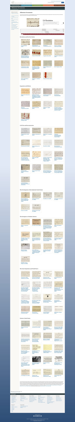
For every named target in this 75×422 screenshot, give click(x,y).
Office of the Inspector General (33, 399)
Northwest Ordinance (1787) (58, 56)
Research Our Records (15, 5)
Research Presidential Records (50, 401)
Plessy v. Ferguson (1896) (24, 226)
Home (12, 9)
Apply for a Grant (49, 400)
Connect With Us (37, 414)
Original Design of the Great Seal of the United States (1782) (25, 56)
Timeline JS (21, 34)
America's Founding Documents (59, 5)
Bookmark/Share (58, 1)
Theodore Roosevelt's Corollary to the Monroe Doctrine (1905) (25, 239)
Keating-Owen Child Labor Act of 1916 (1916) (58, 239)
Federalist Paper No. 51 (55, 385)
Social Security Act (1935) (58, 278)
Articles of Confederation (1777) (47, 46)
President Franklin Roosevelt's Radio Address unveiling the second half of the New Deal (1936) (25, 289)
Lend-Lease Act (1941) (47, 287)
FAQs (12, 410)
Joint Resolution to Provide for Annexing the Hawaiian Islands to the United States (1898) (47, 227)
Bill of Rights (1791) (58, 66)
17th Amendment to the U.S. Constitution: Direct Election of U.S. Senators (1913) (47, 239)
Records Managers (13, 401)
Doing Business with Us (41, 399)
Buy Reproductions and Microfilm (23, 407)
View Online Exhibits (49, 399)
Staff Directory (31, 401)
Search (63, 2)
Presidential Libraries (31, 400)
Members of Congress (14, 399)
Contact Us (62, 1)
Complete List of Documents (14, 13)
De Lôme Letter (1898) (36, 225)
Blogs (21, 399)
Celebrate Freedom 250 (59, 400)
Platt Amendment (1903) (57, 226)
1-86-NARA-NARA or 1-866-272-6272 (38, 420)
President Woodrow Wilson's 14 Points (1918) (47, 251)
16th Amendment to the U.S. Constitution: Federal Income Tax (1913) (36, 239)
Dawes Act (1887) (24, 210)
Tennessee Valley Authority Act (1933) (25, 278)
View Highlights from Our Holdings (50, 403)
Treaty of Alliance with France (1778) (57, 46)
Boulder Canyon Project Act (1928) (24, 263)
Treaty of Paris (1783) (36, 55)
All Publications (22, 400)
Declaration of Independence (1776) (36, 46)
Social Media (12, 408)
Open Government (40, 401)
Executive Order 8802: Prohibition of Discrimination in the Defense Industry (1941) (58, 289)
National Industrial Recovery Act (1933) (36, 278)
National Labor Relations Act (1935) (47, 278)
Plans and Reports (40, 400)
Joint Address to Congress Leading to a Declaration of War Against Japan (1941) (25, 302)
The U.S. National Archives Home (21, 2)
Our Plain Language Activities (41, 402)
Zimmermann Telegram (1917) (24, 250)
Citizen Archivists (53, 1)
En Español (12, 409)
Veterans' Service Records (26, 5)
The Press (12, 402)
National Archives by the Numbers (41, 398)
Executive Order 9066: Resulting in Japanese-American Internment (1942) (36, 302)
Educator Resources (37, 5)
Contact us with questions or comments (15, 392)
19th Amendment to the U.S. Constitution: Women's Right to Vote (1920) (58, 251)
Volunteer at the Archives (59, 399)
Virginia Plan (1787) (47, 55)
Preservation (13, 400)
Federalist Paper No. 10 (49, 385)
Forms (12, 411)
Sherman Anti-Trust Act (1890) (36, 211)
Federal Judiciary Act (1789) (47, 67)
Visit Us (48, 5)
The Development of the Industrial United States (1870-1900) (14, 22)
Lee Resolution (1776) (24, 46)
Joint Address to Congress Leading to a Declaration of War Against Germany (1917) (36, 252)
